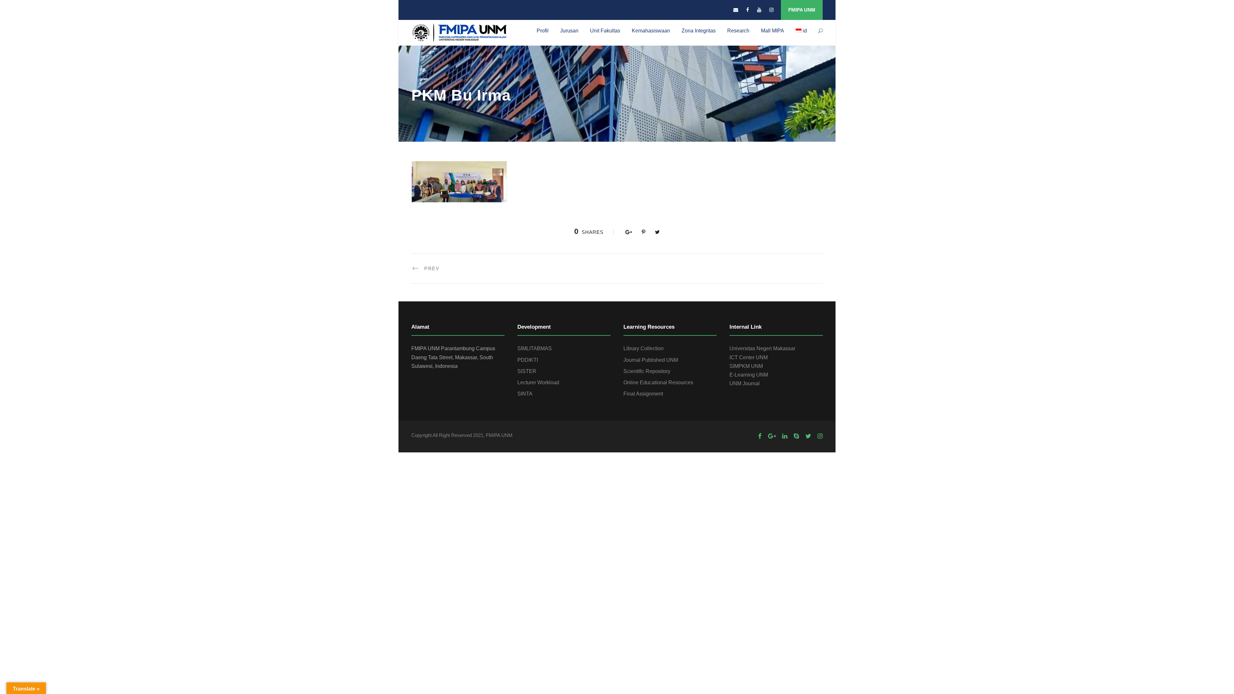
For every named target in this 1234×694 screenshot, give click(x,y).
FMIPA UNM (801, 10)
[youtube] (759, 10)
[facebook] (747, 10)
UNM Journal (744, 383)
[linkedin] (784, 436)
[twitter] (808, 436)
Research (738, 30)
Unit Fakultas (605, 30)
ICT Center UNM (748, 357)
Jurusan (569, 30)
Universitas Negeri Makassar (762, 348)
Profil (543, 30)
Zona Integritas (699, 30)
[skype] (796, 436)
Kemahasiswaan (651, 30)
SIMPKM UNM (746, 366)
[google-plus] (772, 436)
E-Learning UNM (748, 375)
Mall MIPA (772, 30)
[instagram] (771, 10)
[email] (735, 10)
